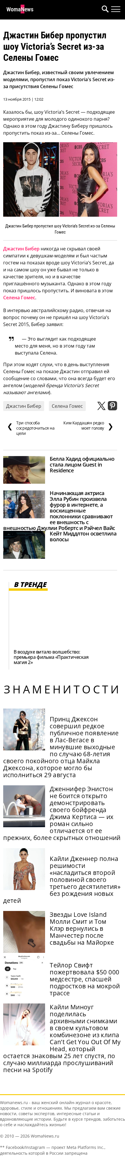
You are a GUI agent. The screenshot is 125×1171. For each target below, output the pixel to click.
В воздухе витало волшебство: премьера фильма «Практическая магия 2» (51, 657)
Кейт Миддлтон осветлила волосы (83, 536)
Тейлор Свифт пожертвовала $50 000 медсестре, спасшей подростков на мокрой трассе (85, 979)
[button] (104, 10)
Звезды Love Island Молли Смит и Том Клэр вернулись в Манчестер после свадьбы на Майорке (82, 928)
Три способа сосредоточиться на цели (31, 428)
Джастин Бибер (21, 248)
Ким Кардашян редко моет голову (88, 425)
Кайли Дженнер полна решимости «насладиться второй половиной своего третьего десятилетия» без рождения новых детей (61, 880)
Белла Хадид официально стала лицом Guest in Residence (82, 464)
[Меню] (115, 9)
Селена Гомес (19, 297)
